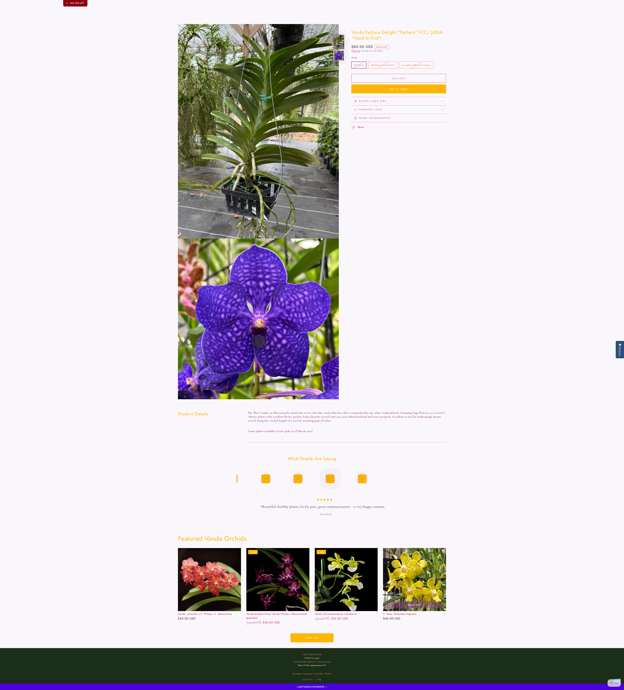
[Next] (384, 478)
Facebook (297, 678)
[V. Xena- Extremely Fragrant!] (414, 584)
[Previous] (239, 478)
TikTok (328, 678)
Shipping (355, 51)
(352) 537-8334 (324, 666)
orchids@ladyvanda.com (304, 666)
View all (312, 642)
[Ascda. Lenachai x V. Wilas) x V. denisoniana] (209, 584)
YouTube (318, 678)
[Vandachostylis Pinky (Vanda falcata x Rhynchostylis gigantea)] (277, 584)
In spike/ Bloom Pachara (416, 66)
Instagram (308, 678)
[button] (312, 687)
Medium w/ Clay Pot (383, 66)
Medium (360, 66)
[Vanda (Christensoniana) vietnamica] (346, 584)
